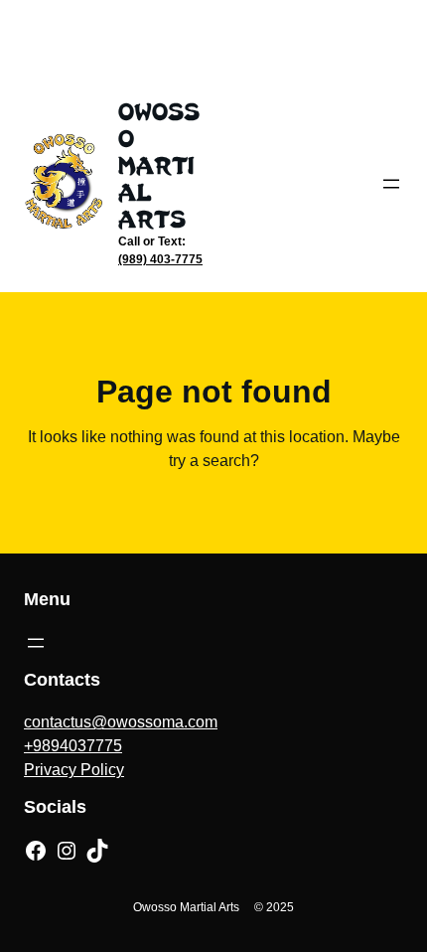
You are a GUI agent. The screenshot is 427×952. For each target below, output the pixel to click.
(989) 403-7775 (160, 259)
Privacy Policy (74, 769)
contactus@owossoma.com (120, 722)
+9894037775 (73, 745)
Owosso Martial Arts (159, 165)
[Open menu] (391, 184)
